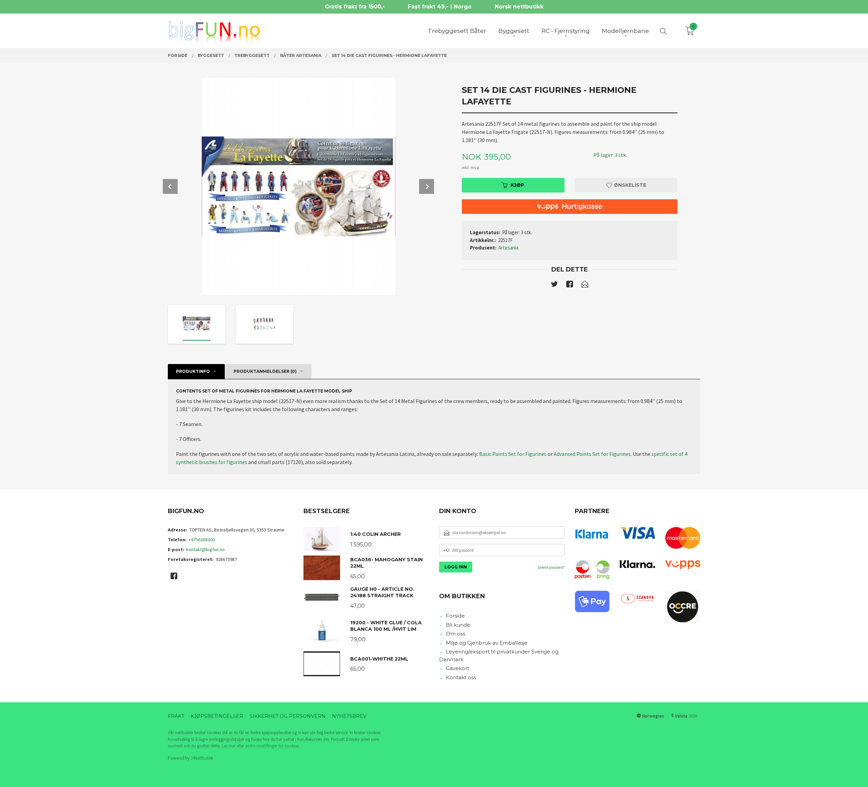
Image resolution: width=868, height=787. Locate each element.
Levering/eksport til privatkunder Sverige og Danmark (498, 655)
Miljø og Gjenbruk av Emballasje (487, 643)
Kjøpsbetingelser (217, 716)
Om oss (455, 633)
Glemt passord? (551, 567)
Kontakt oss (461, 677)
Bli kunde (458, 625)
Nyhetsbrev (349, 716)
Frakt (176, 716)
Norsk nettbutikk (519, 6)
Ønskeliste (629, 185)
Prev (170, 186)
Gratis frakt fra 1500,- (355, 6)
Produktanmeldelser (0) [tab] (265, 371)
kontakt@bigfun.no (205, 549)
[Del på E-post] (585, 285)
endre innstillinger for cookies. (272, 746)
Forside (455, 615)
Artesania (508, 247)
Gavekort (457, 668)
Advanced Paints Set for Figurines (592, 453)
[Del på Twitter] (554, 285)
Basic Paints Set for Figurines (513, 453)
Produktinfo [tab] (193, 371)
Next (426, 186)
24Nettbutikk (202, 758)
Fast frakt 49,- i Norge (440, 6)
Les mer (229, 746)
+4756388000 (202, 540)
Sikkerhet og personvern (288, 716)
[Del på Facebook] (570, 285)
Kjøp (517, 185)
